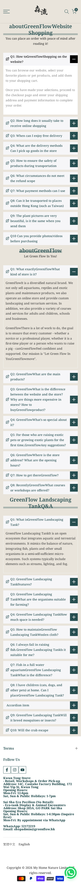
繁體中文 (9, 844)
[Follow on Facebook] (7, 769)
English (24, 844)
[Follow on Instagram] (14, 769)
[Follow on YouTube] (22, 769)
